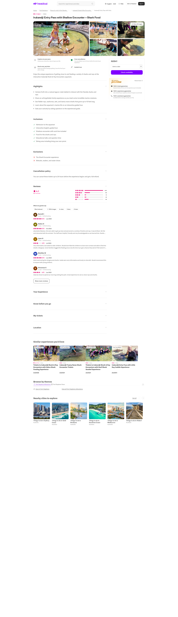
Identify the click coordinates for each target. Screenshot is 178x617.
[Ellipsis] (70, 11)
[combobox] (76, 4)
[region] (46, 353)
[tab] (42, 384)
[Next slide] (143, 384)
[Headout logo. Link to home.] (40, 4)
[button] (61, 38)
